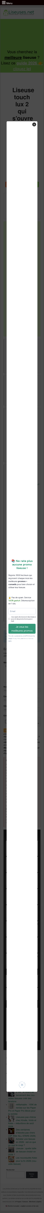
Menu (9, 3)
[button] (4, 3)
